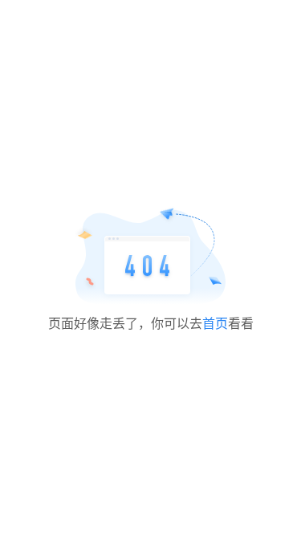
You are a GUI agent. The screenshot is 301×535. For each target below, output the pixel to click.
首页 (215, 323)
